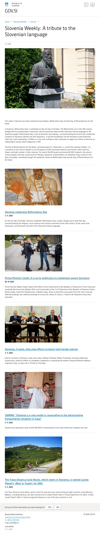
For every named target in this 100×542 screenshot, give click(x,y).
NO (57, 507)
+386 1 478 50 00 (13, 520)
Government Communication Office (17, 517)
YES (49, 507)
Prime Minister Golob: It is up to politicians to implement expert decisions (47, 278)
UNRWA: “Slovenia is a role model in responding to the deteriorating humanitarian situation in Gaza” (44, 417)
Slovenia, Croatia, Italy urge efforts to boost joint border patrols (41, 349)
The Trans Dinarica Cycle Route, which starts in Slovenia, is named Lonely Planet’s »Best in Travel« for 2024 (47, 481)
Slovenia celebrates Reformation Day (26, 212)
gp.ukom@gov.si (13, 523)
